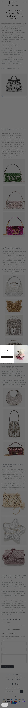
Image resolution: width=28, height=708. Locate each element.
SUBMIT (7, 356)
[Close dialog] (27, 345)
